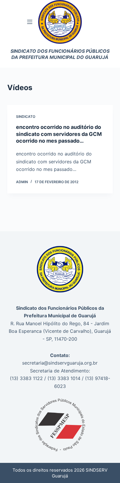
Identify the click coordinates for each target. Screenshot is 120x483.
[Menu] (29, 21)
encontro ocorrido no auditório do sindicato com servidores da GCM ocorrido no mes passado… (59, 134)
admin (22, 182)
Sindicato (25, 116)
